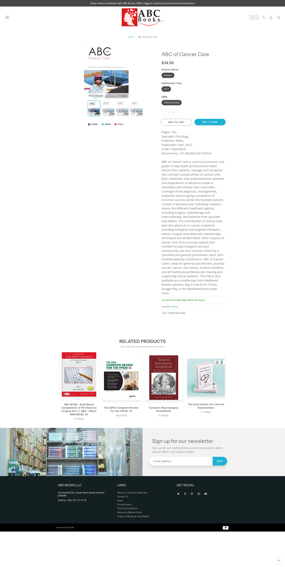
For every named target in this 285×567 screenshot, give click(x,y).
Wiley (175, 306)
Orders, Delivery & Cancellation (133, 516)
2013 (166, 89)
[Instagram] (198, 493)
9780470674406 (171, 102)
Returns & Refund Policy (129, 512)
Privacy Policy (124, 504)
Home (131, 36)
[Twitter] (178, 493)
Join (220, 461)
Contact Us (122, 496)
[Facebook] (185, 493)
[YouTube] (205, 493)
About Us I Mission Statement (132, 492)
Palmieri (168, 75)
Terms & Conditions (127, 508)
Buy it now (210, 122)
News (120, 500)
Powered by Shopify (65, 527)
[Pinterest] (191, 493)
